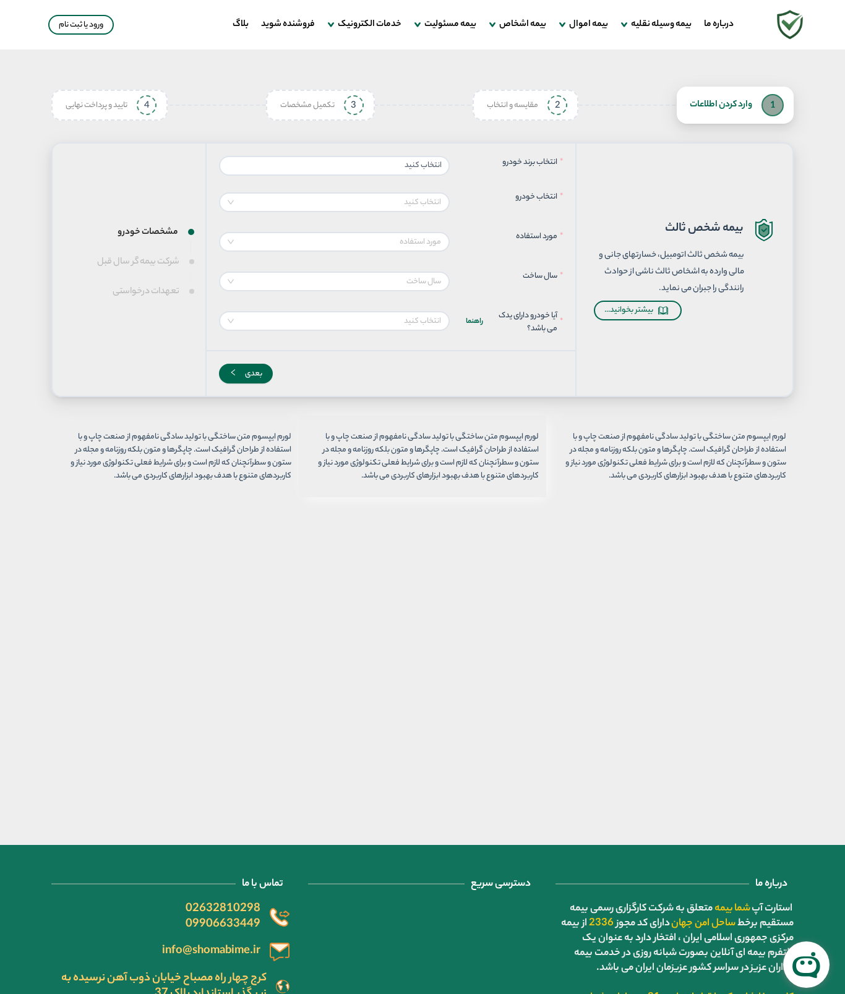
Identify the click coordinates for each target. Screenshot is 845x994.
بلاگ (241, 24)
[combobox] (334, 202)
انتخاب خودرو (535, 197)
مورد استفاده (536, 236)
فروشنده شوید (288, 24)
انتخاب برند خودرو (529, 162)
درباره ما (719, 24)
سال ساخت (540, 276)
